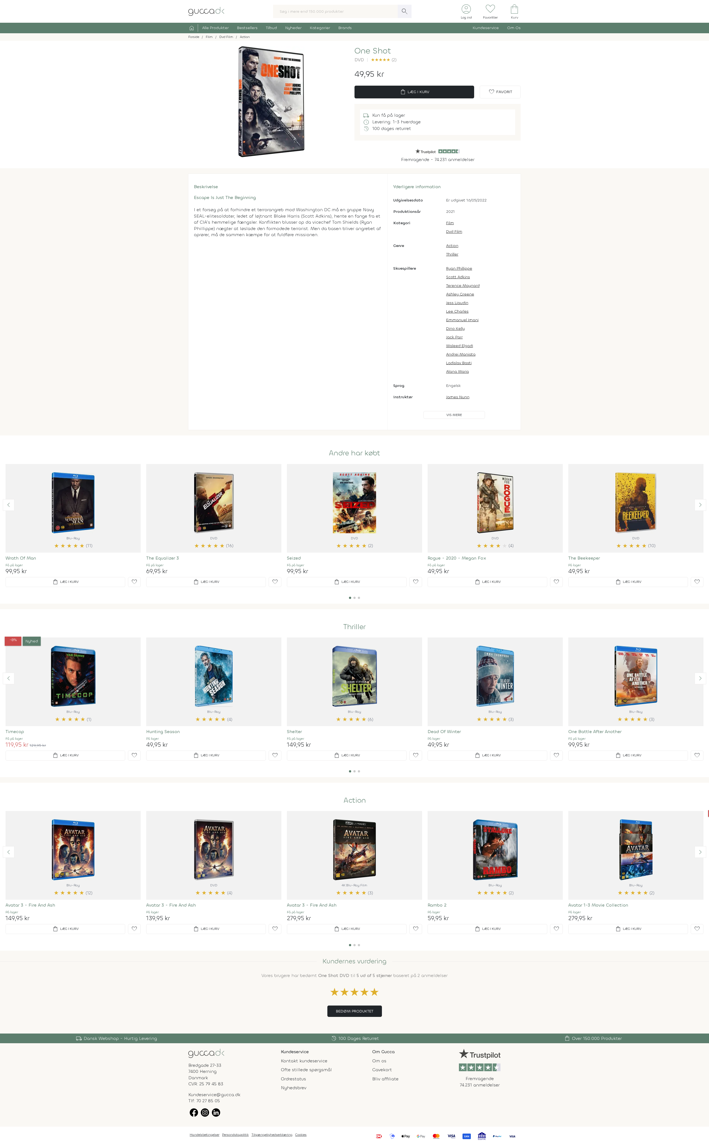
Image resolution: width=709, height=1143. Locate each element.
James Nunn (457, 397)
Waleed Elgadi (459, 345)
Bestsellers (247, 27)
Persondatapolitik (235, 1134)
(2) (384, 60)
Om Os (514, 27)
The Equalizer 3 (162, 558)
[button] (8, 505)
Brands (345, 27)
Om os (379, 1061)
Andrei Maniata (461, 354)
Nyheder (293, 27)
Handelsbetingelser (204, 1134)
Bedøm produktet (354, 1011)
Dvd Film (454, 231)
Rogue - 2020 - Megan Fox (457, 558)
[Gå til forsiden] (206, 1053)
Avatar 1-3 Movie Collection (598, 905)
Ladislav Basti (459, 363)
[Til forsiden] (206, 11)
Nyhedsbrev (293, 1088)
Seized (294, 558)
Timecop (15, 731)
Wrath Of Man (21, 558)
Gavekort (382, 1070)
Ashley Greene (460, 294)
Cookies (301, 1134)
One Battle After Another (594, 731)
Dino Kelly (455, 328)
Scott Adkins (458, 277)
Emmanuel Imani (462, 320)
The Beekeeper (584, 558)
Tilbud (271, 27)
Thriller (452, 254)
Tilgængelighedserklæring (271, 1134)
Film (450, 223)
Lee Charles (457, 311)
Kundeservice (486, 27)
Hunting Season (163, 731)
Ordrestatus (293, 1079)
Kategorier (320, 27)
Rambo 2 (437, 905)
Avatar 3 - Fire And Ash (30, 905)
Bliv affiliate (385, 1079)
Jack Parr (454, 337)
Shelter (294, 731)
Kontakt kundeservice (304, 1061)
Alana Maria (457, 371)
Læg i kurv (414, 92)
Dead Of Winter (444, 731)
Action (452, 245)
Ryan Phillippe (459, 268)
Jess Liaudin (457, 302)
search (404, 11)
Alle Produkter (215, 27)
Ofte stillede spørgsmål (306, 1070)
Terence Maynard (463, 285)
